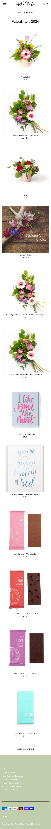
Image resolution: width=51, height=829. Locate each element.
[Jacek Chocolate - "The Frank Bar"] (25, 708)
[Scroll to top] (46, 824)
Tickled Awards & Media (10, 779)
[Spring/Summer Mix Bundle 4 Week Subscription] (25, 349)
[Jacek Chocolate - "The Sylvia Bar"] (25, 648)
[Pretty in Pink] (25, 51)
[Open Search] (44, 4)
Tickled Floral (19, 824)
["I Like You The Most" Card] (25, 409)
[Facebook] (3, 817)
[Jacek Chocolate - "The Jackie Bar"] (25, 528)
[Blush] (25, 169)
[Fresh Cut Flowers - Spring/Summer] (25, 110)
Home (19, 12)
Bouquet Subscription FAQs (11, 783)
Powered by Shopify (33, 824)
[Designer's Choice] (25, 229)
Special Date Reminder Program (12, 776)
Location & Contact (8, 773)
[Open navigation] (7, 4)
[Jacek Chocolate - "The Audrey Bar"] (25, 588)
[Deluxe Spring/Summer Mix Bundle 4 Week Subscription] (25, 289)
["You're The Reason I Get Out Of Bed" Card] (25, 468)
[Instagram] (6, 817)
